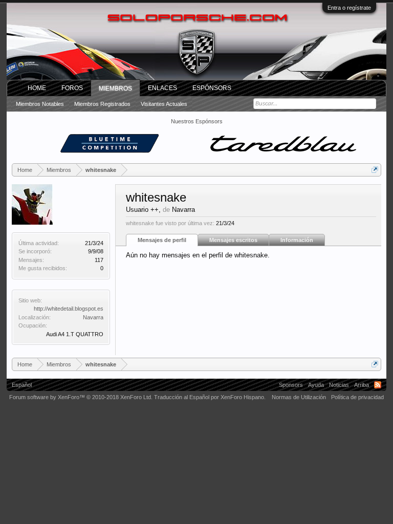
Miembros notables (40, 104)
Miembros (115, 88)
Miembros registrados (102, 104)
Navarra (93, 317)
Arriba (361, 385)
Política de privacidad (357, 397)
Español (22, 385)
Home (37, 88)
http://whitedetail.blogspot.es (68, 308)
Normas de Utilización (299, 397)
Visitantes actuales (164, 104)
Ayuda (316, 385)
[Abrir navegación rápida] (375, 169)
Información (296, 240)
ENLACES (162, 88)
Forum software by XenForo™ (80, 397)
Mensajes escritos (233, 240)
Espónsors (211, 88)
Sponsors (291, 385)
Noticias (339, 385)
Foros (72, 88)
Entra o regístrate (349, 8)
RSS (377, 384)
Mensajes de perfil (162, 240)
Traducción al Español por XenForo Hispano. (210, 397)
